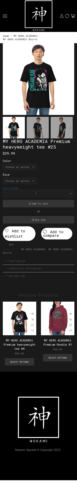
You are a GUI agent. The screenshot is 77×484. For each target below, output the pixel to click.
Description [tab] (17, 261)
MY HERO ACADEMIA (26, 36)
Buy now (40, 219)
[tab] (38, 261)
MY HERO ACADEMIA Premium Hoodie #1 (57, 342)
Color (7, 161)
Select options (32, 319)
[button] (7, 80)
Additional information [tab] (25, 268)
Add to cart (40, 203)
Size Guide (10, 188)
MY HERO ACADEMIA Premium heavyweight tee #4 (20, 344)
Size (6, 174)
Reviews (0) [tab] (17, 276)
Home (6, 36)
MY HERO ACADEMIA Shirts (20, 39)
